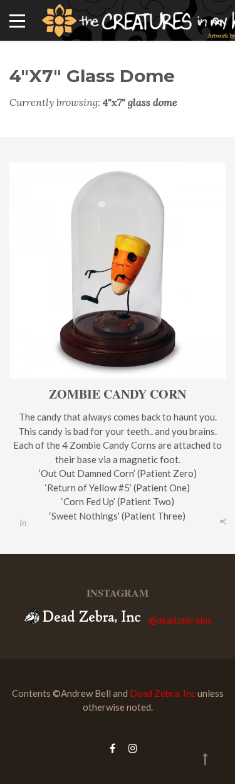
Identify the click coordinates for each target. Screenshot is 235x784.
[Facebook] (112, 748)
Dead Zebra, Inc (163, 693)
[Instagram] (130, 748)
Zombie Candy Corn (117, 394)
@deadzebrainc (180, 619)
